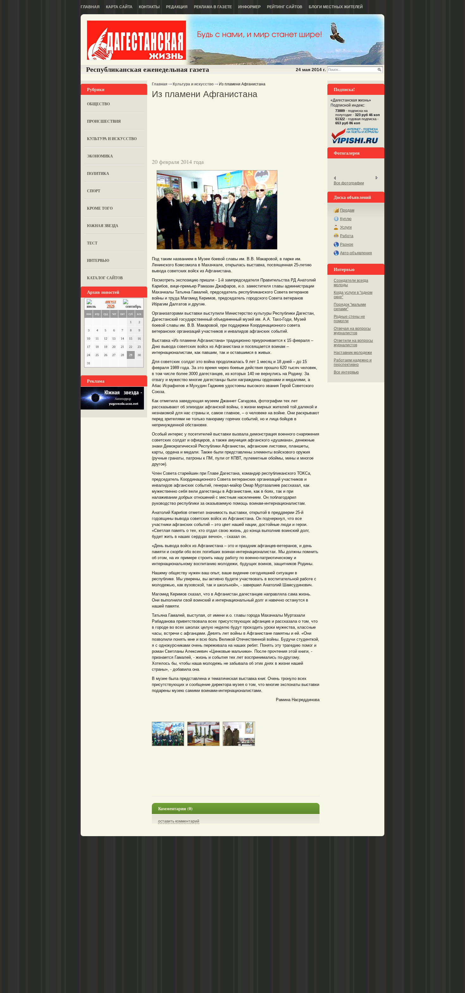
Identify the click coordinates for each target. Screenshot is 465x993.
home (136, 40)
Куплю (345, 219)
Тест (92, 243)
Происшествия (104, 121)
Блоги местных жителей (336, 7)
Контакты (149, 7)
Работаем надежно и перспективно (353, 362)
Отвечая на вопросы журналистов (352, 330)
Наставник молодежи (353, 352)
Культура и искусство (112, 138)
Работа (346, 236)
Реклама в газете (213, 7)
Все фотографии (349, 183)
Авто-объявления (356, 253)
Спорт (93, 191)
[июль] (92, 304)
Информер (249, 7)
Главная (90, 7)
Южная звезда (102, 225)
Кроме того (100, 208)
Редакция (177, 7)
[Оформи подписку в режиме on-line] (355, 143)
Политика (98, 173)
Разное (346, 244)
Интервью (98, 260)
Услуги (346, 227)
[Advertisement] (226, 110)
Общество (98, 104)
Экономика (100, 156)
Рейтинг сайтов (284, 7)
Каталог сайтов (105, 278)
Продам (347, 210)
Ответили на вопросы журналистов (353, 342)
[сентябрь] (132, 304)
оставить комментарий (178, 821)
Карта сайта (119, 7)
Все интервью (346, 372)
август (110, 301)
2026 (111, 306)
